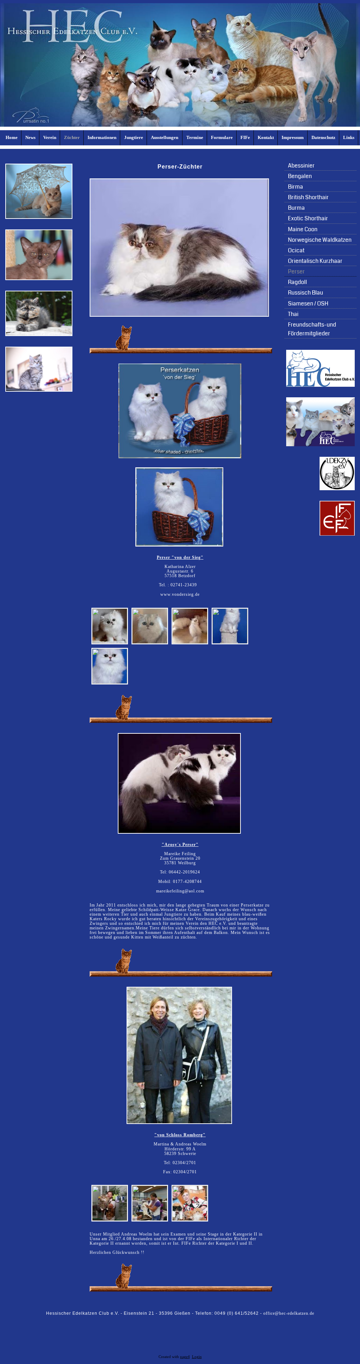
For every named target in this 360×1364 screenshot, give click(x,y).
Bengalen (300, 176)
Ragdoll (297, 282)
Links (348, 137)
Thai (293, 314)
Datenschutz (323, 137)
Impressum (293, 137)
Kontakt (266, 137)
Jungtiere (133, 137)
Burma (296, 208)
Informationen (102, 137)
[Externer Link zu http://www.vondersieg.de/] (180, 457)
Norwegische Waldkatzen (320, 240)
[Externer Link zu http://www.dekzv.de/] (337, 488)
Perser (296, 271)
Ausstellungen (164, 137)
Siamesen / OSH (308, 303)
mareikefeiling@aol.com (180, 891)
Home (12, 137)
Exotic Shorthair (308, 218)
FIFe (245, 137)
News (30, 137)
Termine (194, 137)
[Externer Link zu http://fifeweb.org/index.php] (337, 534)
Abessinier (301, 166)
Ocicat (296, 250)
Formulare (222, 137)
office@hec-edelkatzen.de (288, 1313)
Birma (295, 187)
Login (197, 1357)
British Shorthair (308, 197)
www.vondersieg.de (180, 594)
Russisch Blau (305, 293)
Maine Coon (302, 229)
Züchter (72, 137)
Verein (49, 137)
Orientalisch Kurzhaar (315, 261)
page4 (185, 1357)
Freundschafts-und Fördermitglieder (312, 329)
